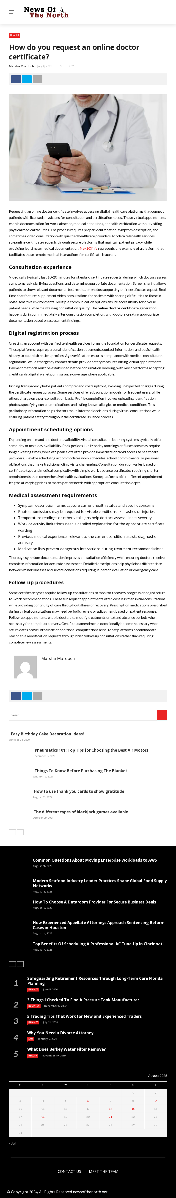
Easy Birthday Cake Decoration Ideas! (46, 734)
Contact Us (69, 1171)
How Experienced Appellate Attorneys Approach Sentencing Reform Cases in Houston (99, 925)
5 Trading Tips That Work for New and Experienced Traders (84, 1016)
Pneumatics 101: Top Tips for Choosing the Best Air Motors (90, 750)
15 (133, 1108)
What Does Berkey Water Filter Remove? (66, 1049)
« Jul (12, 1143)
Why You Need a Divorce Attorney (60, 1032)
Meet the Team (103, 1171)
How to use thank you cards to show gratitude (78, 791)
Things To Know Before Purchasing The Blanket (80, 770)
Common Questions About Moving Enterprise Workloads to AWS (95, 860)
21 (110, 1116)
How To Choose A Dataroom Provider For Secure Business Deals (94, 902)
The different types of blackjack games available (80, 812)
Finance (33, 989)
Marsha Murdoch (21, 66)
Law (30, 1038)
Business (33, 1006)
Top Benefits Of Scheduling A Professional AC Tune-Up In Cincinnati (98, 943)
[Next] (20, 832)
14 (110, 1108)
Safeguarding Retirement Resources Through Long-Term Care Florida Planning (95, 981)
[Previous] (12, 832)
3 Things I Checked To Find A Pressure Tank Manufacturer (83, 999)
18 (42, 1116)
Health (14, 35)
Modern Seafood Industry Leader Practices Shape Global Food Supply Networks (100, 883)
